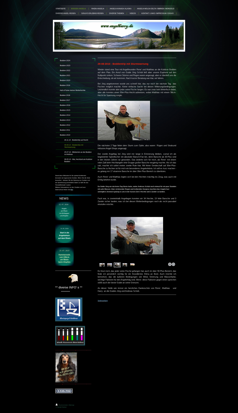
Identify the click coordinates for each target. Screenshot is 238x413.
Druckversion (63, 405)
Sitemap (71, 405)
